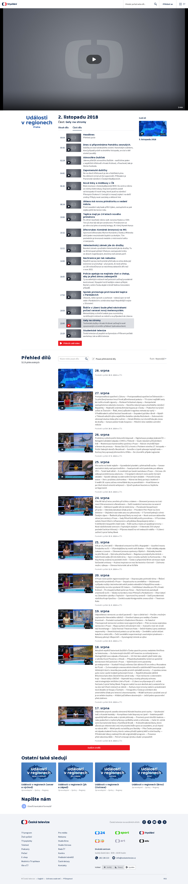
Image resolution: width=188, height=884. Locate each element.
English (40, 878)
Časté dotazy (64, 861)
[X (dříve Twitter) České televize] (159, 822)
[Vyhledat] (86, 359)
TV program (26, 832)
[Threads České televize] (165, 822)
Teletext (25, 845)
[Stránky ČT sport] (122, 833)
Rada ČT (61, 849)
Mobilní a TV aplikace (30, 861)
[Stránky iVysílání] (146, 833)
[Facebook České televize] (149, 822)
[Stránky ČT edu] (144, 841)
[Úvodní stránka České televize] (35, 822)
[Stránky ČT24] (100, 833)
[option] (107, 867)
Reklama (62, 836)
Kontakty (62, 865)
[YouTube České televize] (154, 822)
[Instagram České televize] (144, 822)
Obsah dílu (63, 127)
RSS (165, 878)
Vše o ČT (25, 865)
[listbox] (119, 867)
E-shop (24, 857)
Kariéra (61, 853)
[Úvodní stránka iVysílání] (12, 4)
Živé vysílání (26, 836)
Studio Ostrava (64, 845)
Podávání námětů (66, 857)
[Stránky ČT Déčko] (99, 841)
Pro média (62, 832)
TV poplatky (26, 841)
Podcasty (25, 849)
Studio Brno (63, 841)
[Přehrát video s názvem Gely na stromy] (94, 59)
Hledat (155, 4)
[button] (94, 59)
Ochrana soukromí (53, 878)
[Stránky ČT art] (120, 841)
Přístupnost (68, 878)
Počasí (24, 853)
